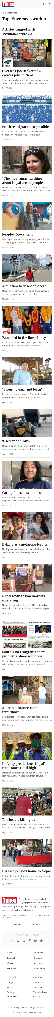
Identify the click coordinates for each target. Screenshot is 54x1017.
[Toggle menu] (49, 4)
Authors (10, 992)
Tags (9, 987)
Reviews (38, 963)
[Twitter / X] (18, 940)
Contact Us (36, 924)
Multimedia (39, 953)
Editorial (11, 958)
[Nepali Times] (9, 901)
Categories (12, 982)
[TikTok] (41, 940)
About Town (39, 968)
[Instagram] (30, 940)
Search (36, 997)
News (9, 953)
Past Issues (38, 987)
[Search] (44, 4)
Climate (10, 963)
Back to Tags (11, 13)
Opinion (38, 958)
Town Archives (40, 992)
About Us (17, 924)
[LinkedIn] (35, 940)
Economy (11, 968)
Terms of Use (35, 1012)
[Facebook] (12, 940)
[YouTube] (24, 940)
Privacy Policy (19, 1012)
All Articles (38, 982)
